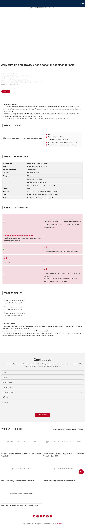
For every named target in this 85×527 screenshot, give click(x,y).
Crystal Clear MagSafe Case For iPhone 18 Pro (59, 481)
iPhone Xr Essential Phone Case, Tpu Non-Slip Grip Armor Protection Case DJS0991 (63, 455)
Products (80, 429)
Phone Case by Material (69, 429)
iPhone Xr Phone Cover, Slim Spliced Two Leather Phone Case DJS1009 (21, 455)
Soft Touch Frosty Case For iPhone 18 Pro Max (17, 481)
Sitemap (60, 524)
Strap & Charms (57, 429)
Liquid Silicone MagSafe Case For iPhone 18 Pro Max (19, 505)
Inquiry (5, 91)
